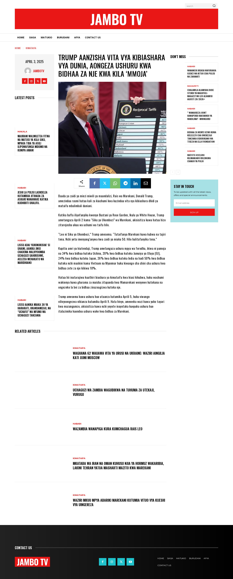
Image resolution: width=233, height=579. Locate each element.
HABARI (22, 188)
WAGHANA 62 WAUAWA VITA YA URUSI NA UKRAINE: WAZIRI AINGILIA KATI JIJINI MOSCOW (119, 355)
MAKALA (22, 132)
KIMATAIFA (31, 48)
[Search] (214, 6)
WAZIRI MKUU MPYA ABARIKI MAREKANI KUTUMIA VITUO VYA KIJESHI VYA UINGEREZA (119, 502)
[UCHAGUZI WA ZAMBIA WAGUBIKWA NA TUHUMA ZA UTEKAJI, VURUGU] (42, 390)
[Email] (146, 183)
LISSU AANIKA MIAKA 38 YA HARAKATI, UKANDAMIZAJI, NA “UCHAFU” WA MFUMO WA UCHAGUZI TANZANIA (34, 310)
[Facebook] (25, 81)
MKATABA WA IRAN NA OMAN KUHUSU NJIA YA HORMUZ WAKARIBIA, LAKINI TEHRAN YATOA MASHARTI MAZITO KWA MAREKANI (118, 465)
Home (18, 48)
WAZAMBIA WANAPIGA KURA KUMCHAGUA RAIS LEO (107, 428)
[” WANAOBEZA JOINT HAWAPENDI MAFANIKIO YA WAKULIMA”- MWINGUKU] (177, 114)
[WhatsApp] (115, 183)
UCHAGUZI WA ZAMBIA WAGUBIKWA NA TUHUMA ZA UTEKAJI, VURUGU (114, 392)
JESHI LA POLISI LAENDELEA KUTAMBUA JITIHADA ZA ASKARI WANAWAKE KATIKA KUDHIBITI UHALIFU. (33, 197)
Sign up (194, 212)
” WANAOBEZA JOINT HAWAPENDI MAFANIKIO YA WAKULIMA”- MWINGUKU (199, 115)
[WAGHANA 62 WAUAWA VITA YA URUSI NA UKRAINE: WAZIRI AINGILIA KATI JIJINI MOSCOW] (42, 353)
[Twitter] (38, 81)
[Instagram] (31, 81)
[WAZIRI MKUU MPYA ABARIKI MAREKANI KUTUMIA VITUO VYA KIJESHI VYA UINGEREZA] (42, 500)
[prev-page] (172, 172)
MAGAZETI (193, 86)
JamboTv (38, 71)
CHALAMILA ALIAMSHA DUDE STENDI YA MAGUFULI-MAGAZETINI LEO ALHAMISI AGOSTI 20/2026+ (200, 94)
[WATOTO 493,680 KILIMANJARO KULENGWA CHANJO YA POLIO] (177, 156)
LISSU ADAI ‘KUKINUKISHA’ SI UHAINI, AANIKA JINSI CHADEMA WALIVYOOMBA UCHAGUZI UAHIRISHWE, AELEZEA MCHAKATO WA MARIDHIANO (34, 254)
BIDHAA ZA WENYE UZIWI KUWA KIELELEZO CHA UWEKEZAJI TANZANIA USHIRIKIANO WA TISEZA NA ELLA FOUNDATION (201, 136)
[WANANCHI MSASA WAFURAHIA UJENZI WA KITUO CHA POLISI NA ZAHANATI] (177, 72)
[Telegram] (125, 183)
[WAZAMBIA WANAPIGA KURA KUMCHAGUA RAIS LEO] (42, 427)
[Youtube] (44, 81)
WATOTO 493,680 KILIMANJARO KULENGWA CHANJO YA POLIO (199, 158)
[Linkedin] (135, 183)
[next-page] (178, 172)
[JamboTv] (28, 70)
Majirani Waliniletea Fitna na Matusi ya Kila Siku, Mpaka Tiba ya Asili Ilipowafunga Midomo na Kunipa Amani (34, 143)
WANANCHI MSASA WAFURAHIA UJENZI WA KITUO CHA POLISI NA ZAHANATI (201, 73)
